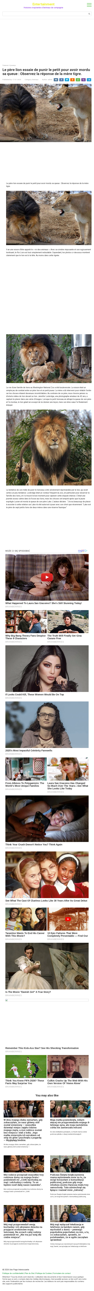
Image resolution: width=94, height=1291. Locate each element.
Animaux (35, 79)
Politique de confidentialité (13, 1273)
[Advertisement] (47, 40)
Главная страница (9, 65)
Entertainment (43, 4)
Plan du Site (29, 1273)
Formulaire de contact (62, 1273)
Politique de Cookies (44, 1273)
